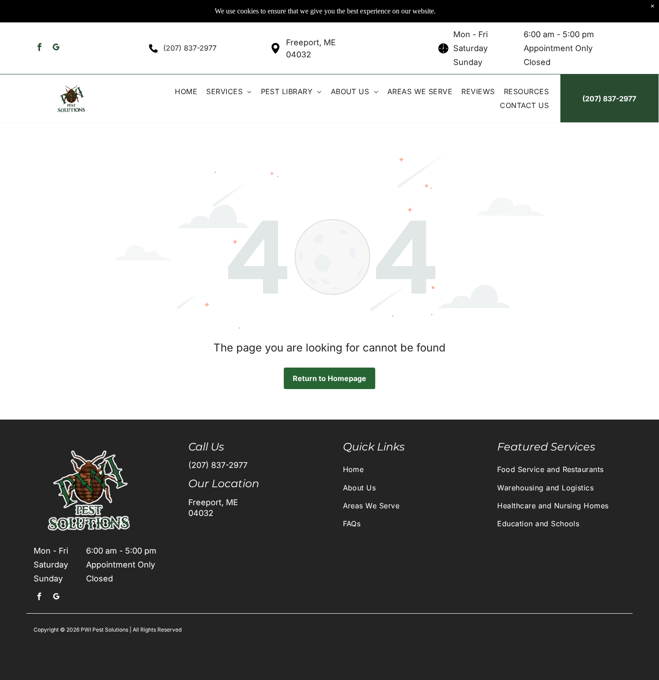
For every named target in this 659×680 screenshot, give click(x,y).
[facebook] (40, 48)
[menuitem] (186, 91)
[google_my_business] (56, 48)
